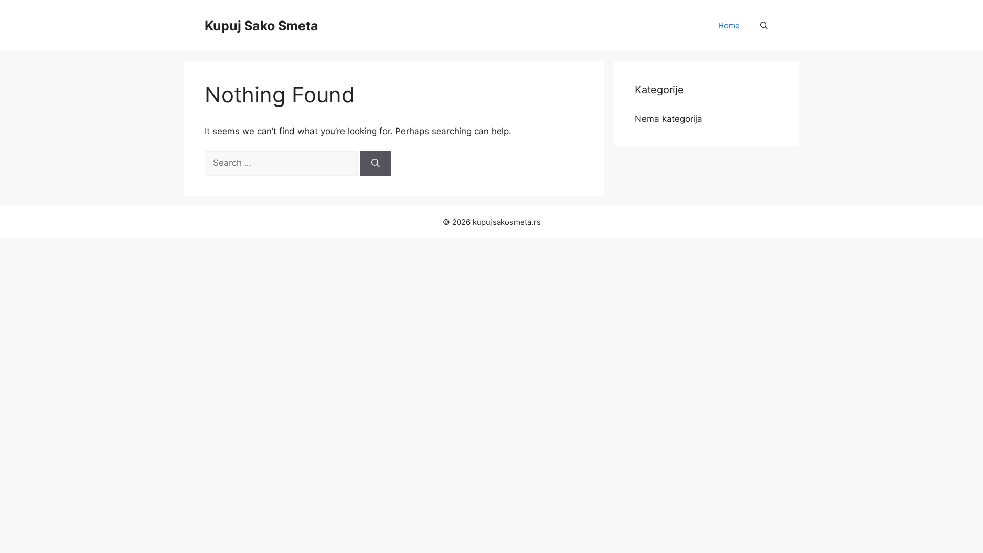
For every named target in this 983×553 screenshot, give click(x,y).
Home (729, 25)
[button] (764, 25)
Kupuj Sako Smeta (261, 25)
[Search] (375, 163)
